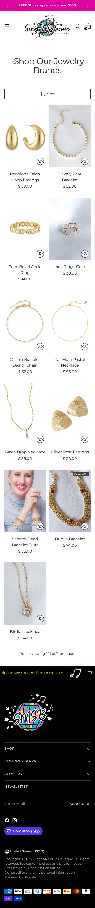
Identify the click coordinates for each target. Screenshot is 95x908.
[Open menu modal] (7, 26)
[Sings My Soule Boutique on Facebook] (7, 821)
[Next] (87, 5)
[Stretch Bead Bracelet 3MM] (25, 501)
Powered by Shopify (20, 877)
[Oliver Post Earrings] (70, 414)
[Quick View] (40, 161)
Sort (51, 93)
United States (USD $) (27, 851)
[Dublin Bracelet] (70, 501)
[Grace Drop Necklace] (25, 414)
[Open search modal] (78, 26)
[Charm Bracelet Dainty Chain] (25, 321)
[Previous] (7, 5)
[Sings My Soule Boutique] (47, 26)
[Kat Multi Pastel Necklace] (70, 321)
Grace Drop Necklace (25, 451)
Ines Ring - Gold (69, 266)
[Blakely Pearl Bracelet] (70, 136)
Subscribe (80, 804)
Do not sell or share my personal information (39, 872)
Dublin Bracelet (70, 538)
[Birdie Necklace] (25, 593)
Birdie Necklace (25, 631)
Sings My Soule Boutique (53, 859)
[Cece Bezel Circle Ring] (25, 229)
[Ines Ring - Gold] (70, 229)
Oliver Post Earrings (70, 451)
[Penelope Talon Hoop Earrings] (25, 136)
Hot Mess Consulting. (44, 868)
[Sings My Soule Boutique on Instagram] (15, 821)
